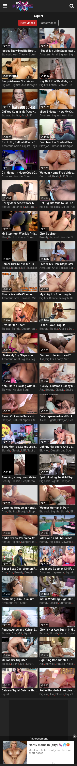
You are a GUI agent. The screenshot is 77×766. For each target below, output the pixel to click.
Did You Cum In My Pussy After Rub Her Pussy (20, 111)
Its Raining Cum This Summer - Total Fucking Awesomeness (20, 599)
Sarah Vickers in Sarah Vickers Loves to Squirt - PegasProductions (20, 416)
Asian (17, 146)
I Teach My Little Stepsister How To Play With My (57, 264)
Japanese (18, 206)
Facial (63, 633)
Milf (29, 115)
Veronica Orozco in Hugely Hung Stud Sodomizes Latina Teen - (20, 507)
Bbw (4, 237)
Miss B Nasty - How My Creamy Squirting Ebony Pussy (57, 111)
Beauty (6, 206)
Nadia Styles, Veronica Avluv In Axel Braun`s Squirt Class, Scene (20, 538)
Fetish (53, 85)
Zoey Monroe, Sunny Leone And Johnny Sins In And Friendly (20, 446)
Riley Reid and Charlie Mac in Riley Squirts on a (57, 538)
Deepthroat (29, 328)
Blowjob (32, 85)
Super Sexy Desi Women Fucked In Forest (20, 568)
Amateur (45, 54)
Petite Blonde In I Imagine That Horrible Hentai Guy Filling (57, 690)
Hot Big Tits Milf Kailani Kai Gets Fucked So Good (57, 203)
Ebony (72, 115)
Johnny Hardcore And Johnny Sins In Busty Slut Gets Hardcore (57, 446)
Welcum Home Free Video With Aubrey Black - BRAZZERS (57, 172)
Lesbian (63, 85)
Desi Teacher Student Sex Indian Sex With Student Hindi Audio (57, 142)
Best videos (28, 22)
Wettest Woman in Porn (54, 507)
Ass (15, 54)
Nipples (17, 389)
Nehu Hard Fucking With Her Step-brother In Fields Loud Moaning (20, 386)
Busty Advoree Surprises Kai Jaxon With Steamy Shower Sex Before (20, 81)
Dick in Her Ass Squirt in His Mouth (57, 629)
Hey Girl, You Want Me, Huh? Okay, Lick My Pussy (57, 81)
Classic (23, 54)
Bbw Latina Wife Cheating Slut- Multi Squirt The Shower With (20, 294)
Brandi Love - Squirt (52, 325)
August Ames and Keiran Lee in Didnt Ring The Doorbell (20, 629)
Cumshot (56, 146)
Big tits (16, 85)
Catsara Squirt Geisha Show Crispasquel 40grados (20, 690)
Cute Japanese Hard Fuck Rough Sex (57, 416)
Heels (55, 176)
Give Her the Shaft (13, 325)
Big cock (7, 54)
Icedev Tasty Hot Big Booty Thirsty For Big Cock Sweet (20, 50)
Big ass (63, 54)
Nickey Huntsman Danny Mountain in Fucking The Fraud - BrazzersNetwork (57, 386)
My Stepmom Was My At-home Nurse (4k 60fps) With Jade (20, 233)
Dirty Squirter (48, 233)
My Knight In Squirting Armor (57, 294)
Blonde (18, 176)
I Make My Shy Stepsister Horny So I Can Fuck (20, 355)
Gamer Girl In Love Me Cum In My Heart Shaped (20, 264)
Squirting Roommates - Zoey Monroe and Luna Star (57, 660)
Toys (34, 146)
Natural (29, 206)
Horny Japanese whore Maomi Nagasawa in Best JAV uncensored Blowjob (20, 203)
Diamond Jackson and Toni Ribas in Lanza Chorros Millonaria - (57, 355)
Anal (55, 54)
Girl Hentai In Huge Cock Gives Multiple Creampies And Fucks (20, 172)
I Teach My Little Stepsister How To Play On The (57, 50)
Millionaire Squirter (14, 660)
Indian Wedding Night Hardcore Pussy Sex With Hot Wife (57, 599)
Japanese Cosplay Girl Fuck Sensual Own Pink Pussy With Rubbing (57, 568)
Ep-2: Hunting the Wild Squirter (57, 477)
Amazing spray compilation (19, 477)
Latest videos (48, 22)
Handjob (68, 146)
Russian (32, 267)
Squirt (32, 54)
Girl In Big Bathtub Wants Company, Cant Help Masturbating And (20, 142)
